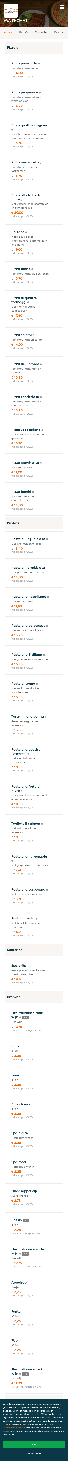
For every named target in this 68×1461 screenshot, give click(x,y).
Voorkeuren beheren (14, 1427)
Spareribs (41, 32)
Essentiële (34, 1453)
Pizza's (8, 32)
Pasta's (23, 32)
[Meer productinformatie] (39, 63)
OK (34, 1444)
